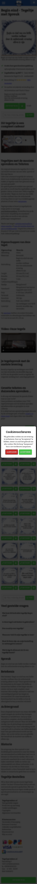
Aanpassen (12, 452)
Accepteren (25, 452)
